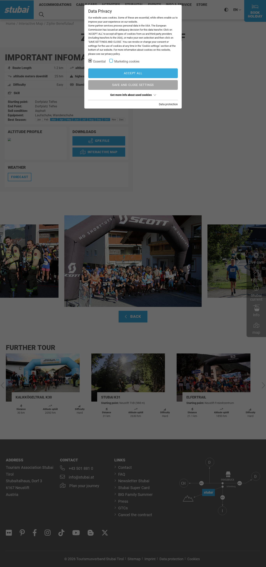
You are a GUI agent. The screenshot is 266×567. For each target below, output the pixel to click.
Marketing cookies (126, 61)
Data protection (168, 104)
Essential (99, 61)
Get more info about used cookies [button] (131, 94)
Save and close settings (133, 85)
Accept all (133, 73)
